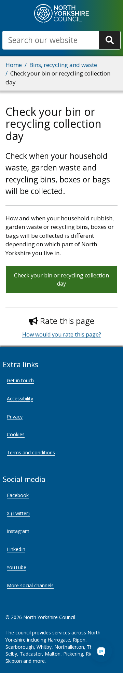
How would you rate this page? (61, 334)
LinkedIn (16, 549)
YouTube (16, 567)
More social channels (30, 585)
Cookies (16, 434)
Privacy (15, 416)
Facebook (18, 495)
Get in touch (20, 380)
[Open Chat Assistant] (101, 651)
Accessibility (20, 398)
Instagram (18, 531)
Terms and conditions (31, 452)
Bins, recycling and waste (63, 65)
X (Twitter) (18, 513)
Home (13, 65)
